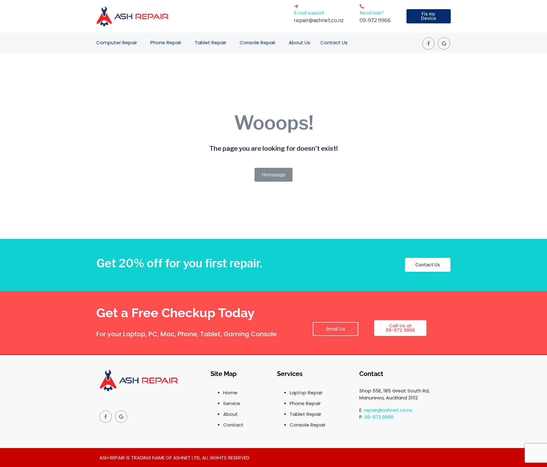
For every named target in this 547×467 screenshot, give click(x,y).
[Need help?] (362, 6)
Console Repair (257, 42)
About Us (299, 42)
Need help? (372, 12)
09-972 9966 (378, 417)
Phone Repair (165, 42)
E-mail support (309, 12)
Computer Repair (116, 42)
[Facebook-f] (428, 43)
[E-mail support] (296, 6)
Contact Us (334, 42)
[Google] (444, 43)
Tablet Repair (210, 42)
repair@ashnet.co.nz (388, 410)
